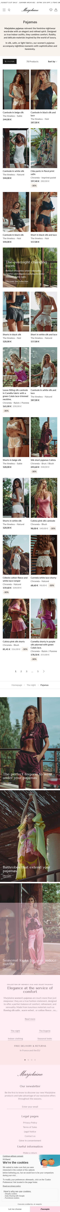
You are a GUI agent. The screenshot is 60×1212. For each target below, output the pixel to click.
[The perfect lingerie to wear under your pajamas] (30, 743)
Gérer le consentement (30, 1140)
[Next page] (44, 671)
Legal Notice (30, 1131)
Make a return (30, 1152)
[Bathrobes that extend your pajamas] (30, 836)
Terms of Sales (30, 1127)
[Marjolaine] (30, 10)
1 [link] (15, 671)
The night (31, 685)
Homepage (17, 685)
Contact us (30, 1136)
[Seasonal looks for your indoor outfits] (30, 929)
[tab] (25, 1059)
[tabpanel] (30, 1050)
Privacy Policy (30, 1122)
